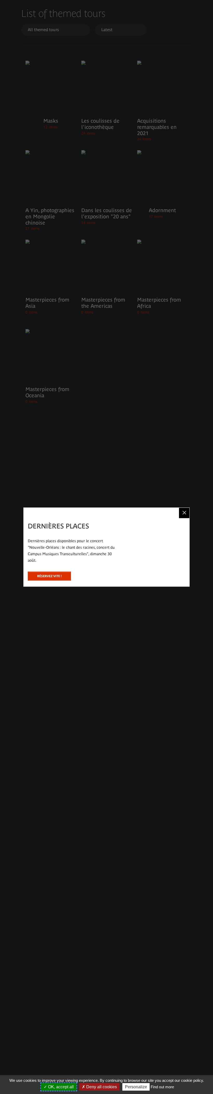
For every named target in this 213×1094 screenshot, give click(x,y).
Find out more (162, 1087)
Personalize (136, 1087)
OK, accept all (60, 1087)
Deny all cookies (101, 1087)
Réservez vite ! (49, 575)
